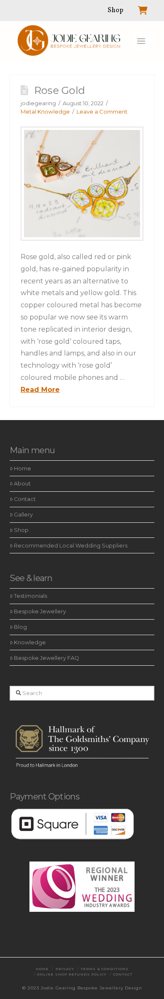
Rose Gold (59, 90)
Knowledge (30, 642)
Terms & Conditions (105, 969)
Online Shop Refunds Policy (71, 974)
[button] (141, 41)
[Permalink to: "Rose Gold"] (82, 183)
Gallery (23, 514)
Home (22, 468)
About (22, 483)
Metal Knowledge (45, 111)
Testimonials (30, 596)
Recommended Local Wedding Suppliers (70, 545)
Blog (20, 627)
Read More (40, 390)
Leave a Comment (102, 111)
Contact (25, 499)
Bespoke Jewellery (40, 611)
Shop (21, 530)
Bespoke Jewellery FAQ (46, 658)
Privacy (65, 969)
